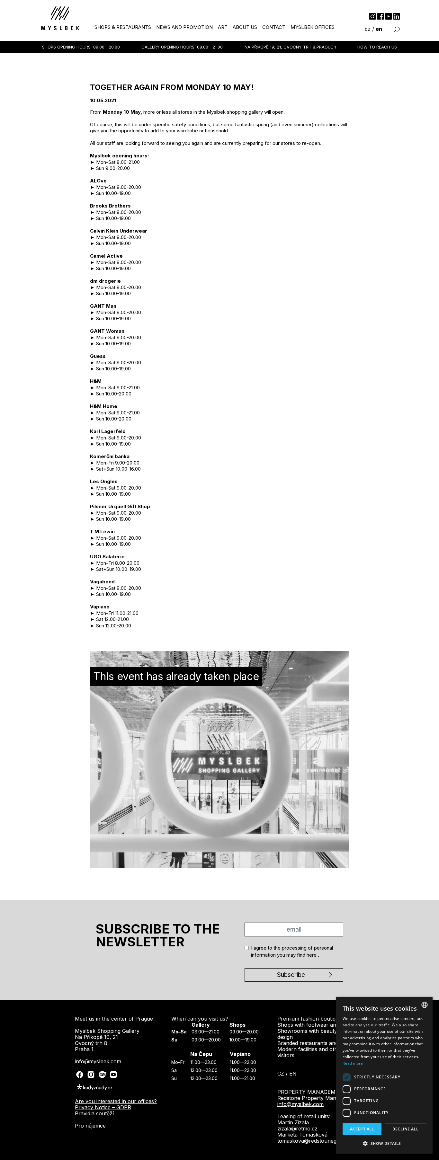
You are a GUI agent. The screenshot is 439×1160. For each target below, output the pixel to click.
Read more (353, 1063)
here (246, 97)
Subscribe (217, 114)
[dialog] (384, 1075)
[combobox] (424, 1005)
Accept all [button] (362, 1129)
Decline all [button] (405, 1129)
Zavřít (219, 133)
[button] (384, 1143)
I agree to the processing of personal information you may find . (220, 92)
